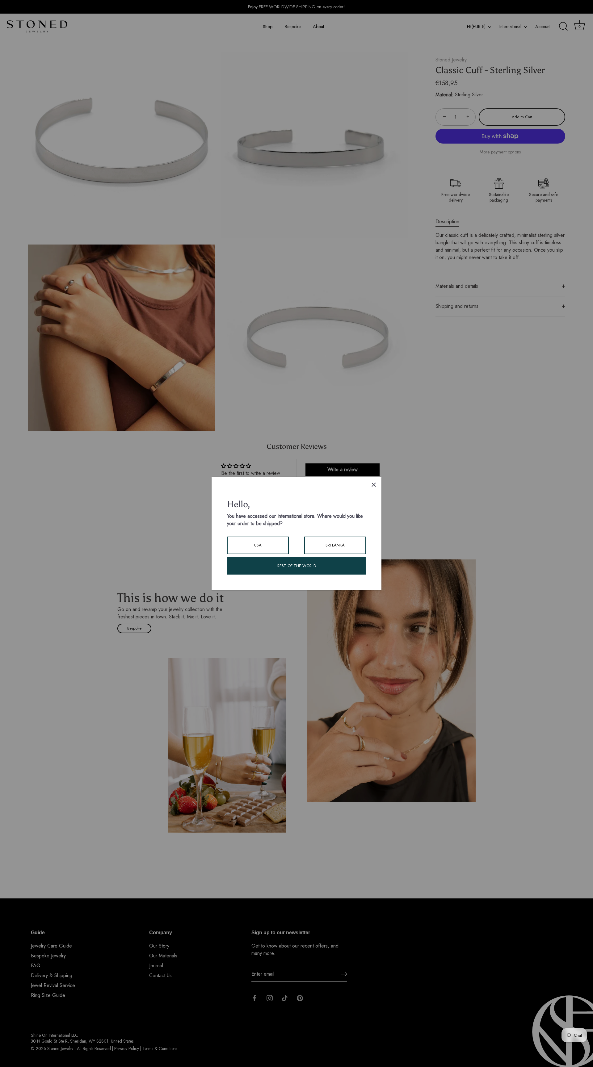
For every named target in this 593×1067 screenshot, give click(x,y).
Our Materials (163, 955)
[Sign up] (344, 974)
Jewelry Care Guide (51, 945)
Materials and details (456, 286)
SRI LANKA (335, 545)
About (318, 26)
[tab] (450, 221)
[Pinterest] (300, 997)
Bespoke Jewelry (48, 955)
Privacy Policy (126, 1048)
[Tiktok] (285, 997)
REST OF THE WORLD (296, 566)
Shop (267, 26)
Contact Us (160, 975)
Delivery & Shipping (51, 975)
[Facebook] (254, 997)
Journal (156, 965)
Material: (444, 95)
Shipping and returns (456, 306)
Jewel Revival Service (53, 985)
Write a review (342, 469)
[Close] (374, 485)
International (510, 26)
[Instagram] (270, 997)
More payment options (500, 152)
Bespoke (293, 26)
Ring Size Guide (48, 995)
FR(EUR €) (476, 26)
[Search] (563, 26)
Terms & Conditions (159, 1048)
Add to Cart (522, 117)
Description (447, 221)
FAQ (35, 965)
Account (542, 26)
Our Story (159, 945)
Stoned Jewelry (451, 59)
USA (258, 545)
